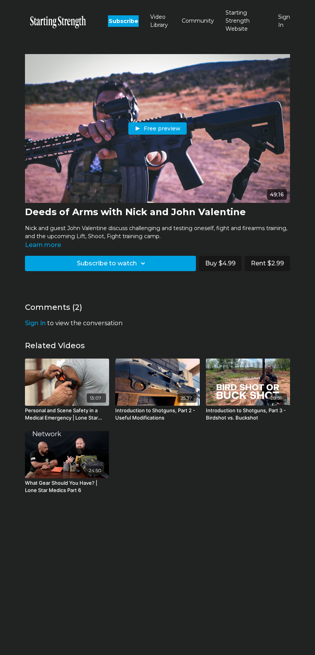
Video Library (159, 20)
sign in (35, 323)
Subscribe (123, 21)
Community (198, 20)
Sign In (284, 20)
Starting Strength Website (237, 20)
